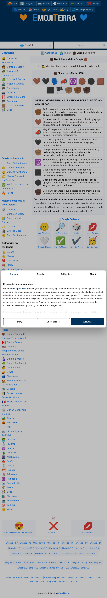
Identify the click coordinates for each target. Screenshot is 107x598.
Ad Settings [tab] (66, 274)
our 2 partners (18, 288)
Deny (19, 322)
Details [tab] (40, 274)
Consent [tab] (14, 274)
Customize (52, 322)
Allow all (87, 322)
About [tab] (93, 274)
